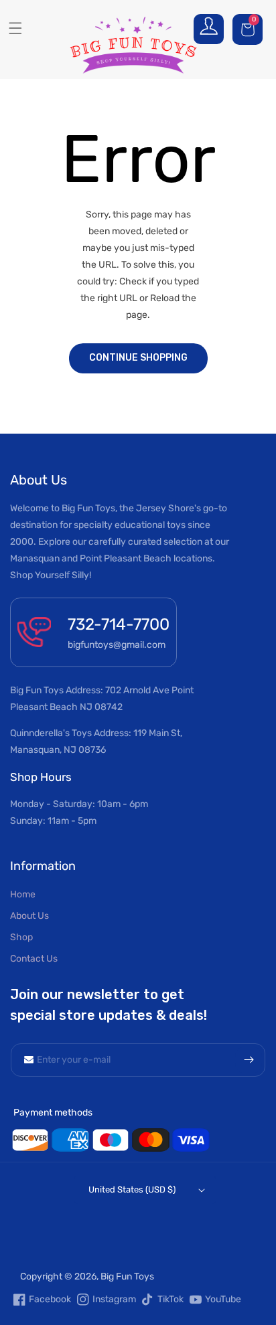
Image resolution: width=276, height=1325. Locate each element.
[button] (249, 29)
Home (23, 894)
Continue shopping (138, 357)
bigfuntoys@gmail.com (116, 644)
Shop (21, 937)
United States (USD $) (132, 1189)
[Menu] (10, 28)
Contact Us (34, 958)
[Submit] (248, 1060)
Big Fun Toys (127, 1276)
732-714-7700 (118, 624)
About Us (29, 915)
